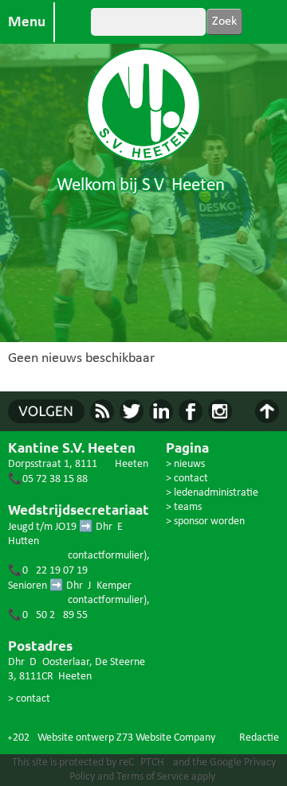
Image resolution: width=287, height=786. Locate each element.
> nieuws (185, 464)
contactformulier (106, 556)
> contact (29, 699)
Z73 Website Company (165, 738)
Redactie (259, 738)
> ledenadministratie (212, 493)
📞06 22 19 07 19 (48, 571)
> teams (184, 507)
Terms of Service (152, 777)
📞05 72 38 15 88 (48, 479)
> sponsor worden (205, 521)
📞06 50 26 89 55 (48, 615)
